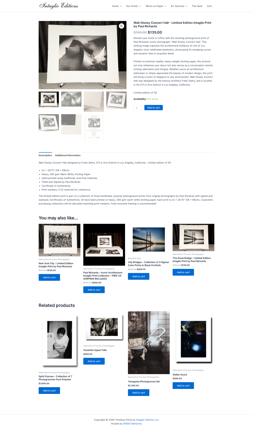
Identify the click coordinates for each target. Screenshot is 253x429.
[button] (120, 6)
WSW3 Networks (132, 423)
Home (115, 6)
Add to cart (153, 107)
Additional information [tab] (68, 155)
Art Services (177, 6)
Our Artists (132, 6)
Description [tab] (45, 155)
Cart (209, 6)
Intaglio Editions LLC (147, 419)
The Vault (197, 6)
